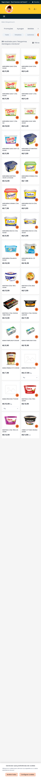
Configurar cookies (27, 775)
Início (3, 22)
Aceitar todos (11, 775)
